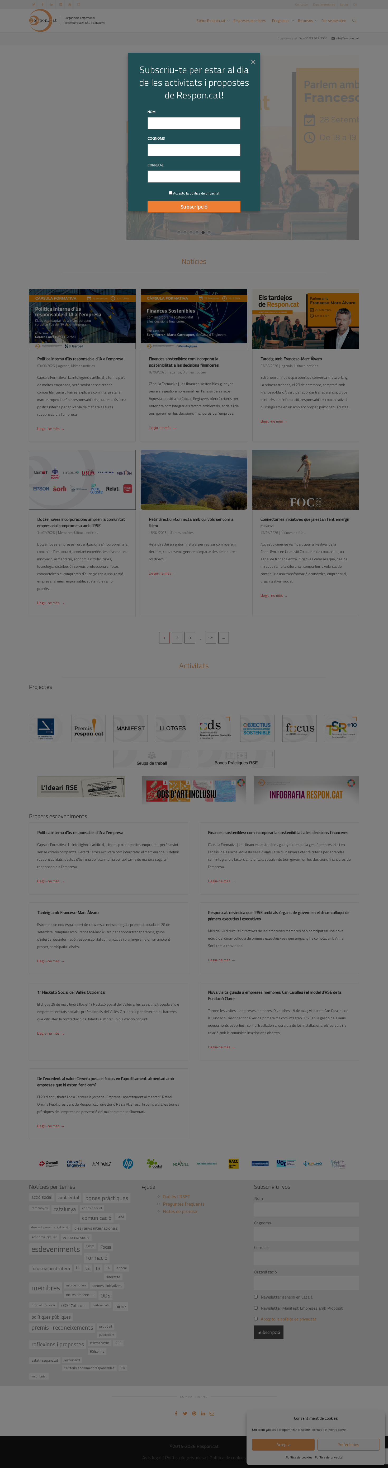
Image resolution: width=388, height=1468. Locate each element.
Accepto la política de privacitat (196, 193)
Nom (151, 111)
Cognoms (156, 138)
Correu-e (156, 165)
